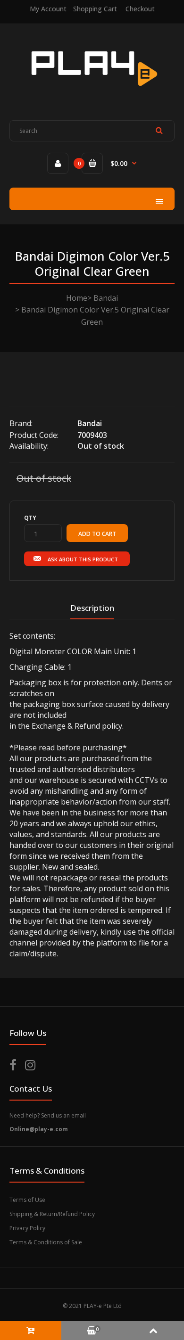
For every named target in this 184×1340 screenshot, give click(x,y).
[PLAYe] (92, 93)
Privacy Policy (27, 1228)
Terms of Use (27, 1200)
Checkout (140, 8)
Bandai (105, 298)
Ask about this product (83, 559)
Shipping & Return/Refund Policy (52, 1214)
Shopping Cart (95, 8)
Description (92, 607)
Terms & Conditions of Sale (45, 1242)
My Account (48, 8)
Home (76, 298)
